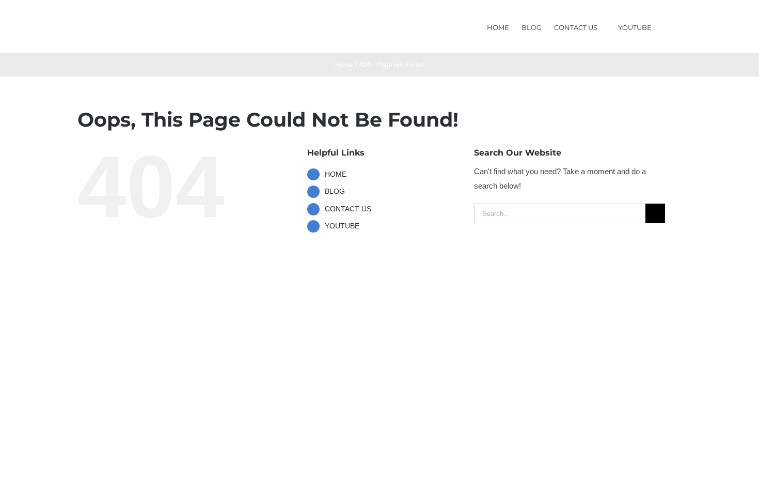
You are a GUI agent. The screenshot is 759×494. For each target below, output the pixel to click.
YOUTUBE (342, 226)
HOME (335, 174)
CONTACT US (348, 209)
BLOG (335, 191)
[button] (666, 26)
